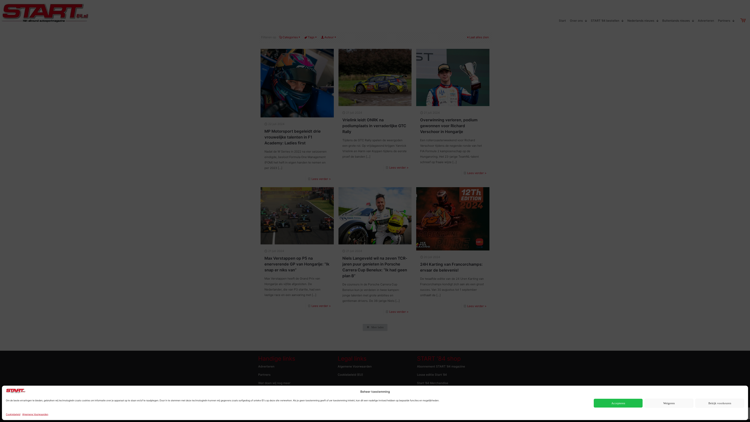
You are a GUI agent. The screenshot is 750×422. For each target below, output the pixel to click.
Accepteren (618, 403)
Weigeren (669, 403)
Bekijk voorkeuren (719, 403)
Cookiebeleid (13, 414)
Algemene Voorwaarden (35, 414)
